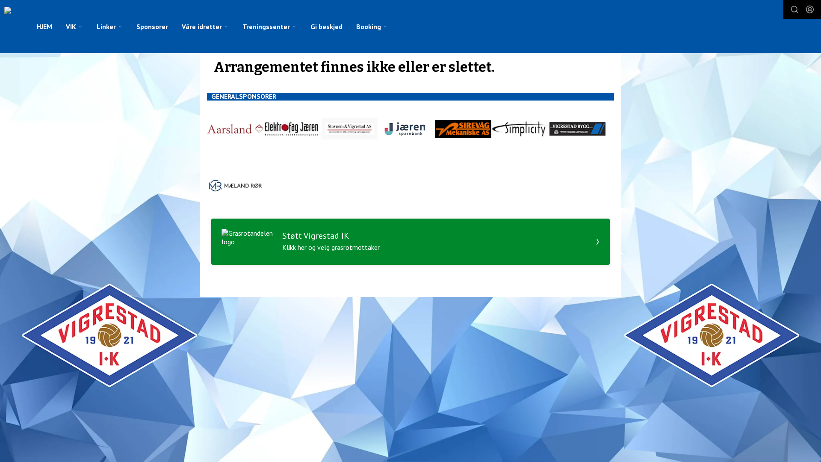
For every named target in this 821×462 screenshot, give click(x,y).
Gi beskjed (326, 26)
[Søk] (794, 9)
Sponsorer (152, 26)
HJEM (44, 26)
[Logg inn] (810, 9)
